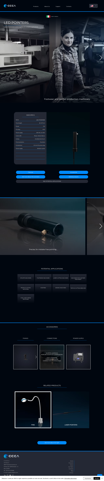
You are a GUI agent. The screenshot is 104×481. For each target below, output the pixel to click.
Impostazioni (88, 478)
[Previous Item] (3, 58)
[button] (47, 6)
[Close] (102, 478)
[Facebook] (13, 475)
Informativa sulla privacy (70, 478)
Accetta (97, 478)
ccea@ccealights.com (12, 472)
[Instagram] (7, 475)
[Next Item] (100, 58)
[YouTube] (10, 475)
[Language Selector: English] (93, 6)
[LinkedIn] (5, 475)
